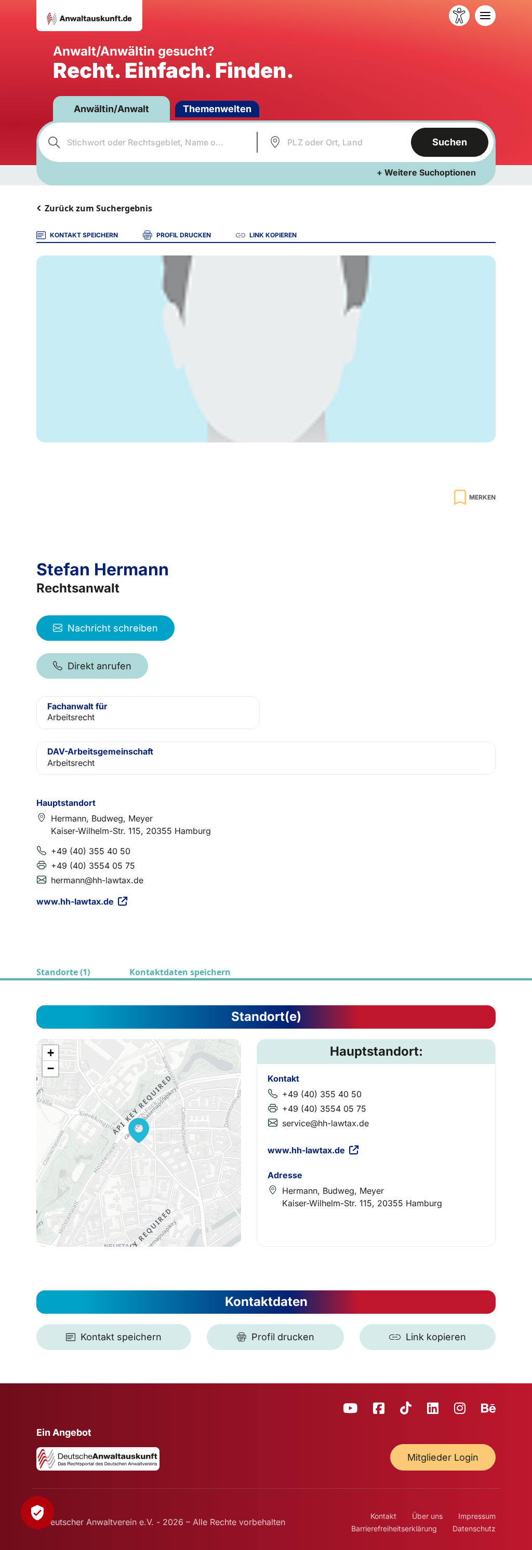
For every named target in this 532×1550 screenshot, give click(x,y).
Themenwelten (217, 108)
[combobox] (146, 142)
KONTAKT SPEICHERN (84, 235)
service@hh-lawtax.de (325, 1123)
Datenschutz (474, 1528)
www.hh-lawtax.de (75, 901)
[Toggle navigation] (485, 15)
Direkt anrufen (99, 666)
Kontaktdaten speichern (180, 972)
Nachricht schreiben (113, 628)
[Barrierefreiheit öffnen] (459, 15)
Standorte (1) (63, 972)
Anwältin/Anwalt (111, 108)
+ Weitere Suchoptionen (426, 172)
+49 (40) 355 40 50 (90, 851)
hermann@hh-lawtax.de (97, 880)
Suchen (449, 142)
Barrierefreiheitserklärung (394, 1528)
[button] (138, 1130)
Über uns (427, 1516)
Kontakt (383, 1516)
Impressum (477, 1516)
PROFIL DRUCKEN (183, 235)
